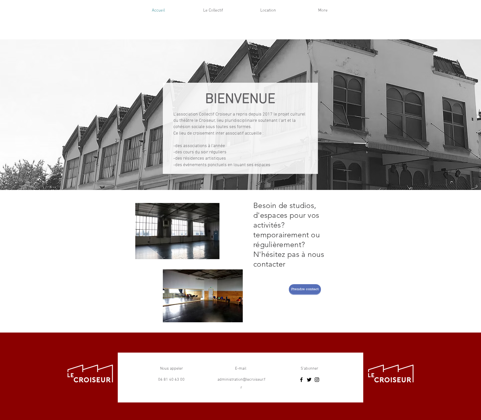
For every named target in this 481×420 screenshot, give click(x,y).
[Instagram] (317, 380)
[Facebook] (301, 380)
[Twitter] (309, 380)
